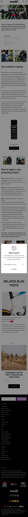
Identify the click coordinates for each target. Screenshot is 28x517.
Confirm (14, 269)
